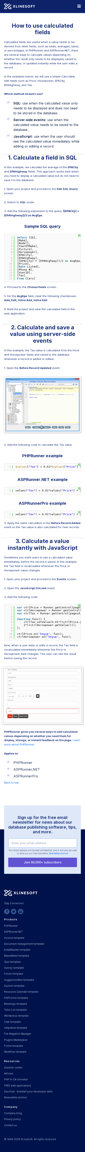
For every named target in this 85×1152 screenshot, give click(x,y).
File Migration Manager (17, 1033)
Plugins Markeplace (15, 1040)
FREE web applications (17, 1085)
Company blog (13, 1113)
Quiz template (12, 961)
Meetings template (15, 1003)
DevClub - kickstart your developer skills (28, 1091)
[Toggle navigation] (79, 6)
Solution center (13, 1067)
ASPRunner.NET (13, 931)
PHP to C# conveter (16, 1079)
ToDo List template (15, 1009)
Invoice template (14, 938)
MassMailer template (16, 955)
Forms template (13, 1045)
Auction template (14, 985)
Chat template (12, 1021)
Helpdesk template (15, 1027)
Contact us (10, 1125)
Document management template (24, 943)
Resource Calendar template (21, 991)
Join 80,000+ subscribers (42, 862)
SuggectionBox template (19, 980)
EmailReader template (17, 949)
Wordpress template (16, 1015)
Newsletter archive (58, 853)
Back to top (11, 782)
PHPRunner (11, 925)
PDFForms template (16, 998)
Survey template (14, 967)
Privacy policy (12, 1119)
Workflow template (15, 1051)
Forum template (13, 973)
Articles (8, 1073)
